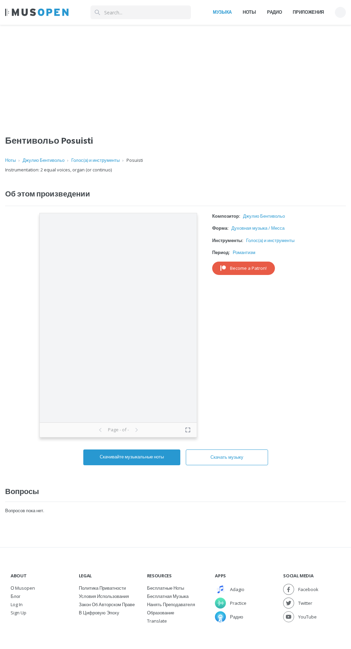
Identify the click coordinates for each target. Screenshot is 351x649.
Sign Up (18, 613)
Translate (157, 621)
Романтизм (244, 252)
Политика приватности (102, 588)
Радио (274, 12)
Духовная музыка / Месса (258, 228)
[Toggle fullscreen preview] (187, 429)
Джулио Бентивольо (43, 160)
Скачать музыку (226, 457)
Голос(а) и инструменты (95, 160)
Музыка (222, 12)
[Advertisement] (175, 73)
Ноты (249, 12)
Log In (17, 604)
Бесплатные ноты (165, 588)
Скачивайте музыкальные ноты (132, 457)
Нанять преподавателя (171, 604)
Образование (160, 613)
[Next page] (136, 429)
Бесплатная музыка (168, 596)
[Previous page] (100, 429)
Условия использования (104, 596)
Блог (16, 596)
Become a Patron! (248, 268)
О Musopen (23, 588)
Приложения (308, 12)
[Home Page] (37, 12)
